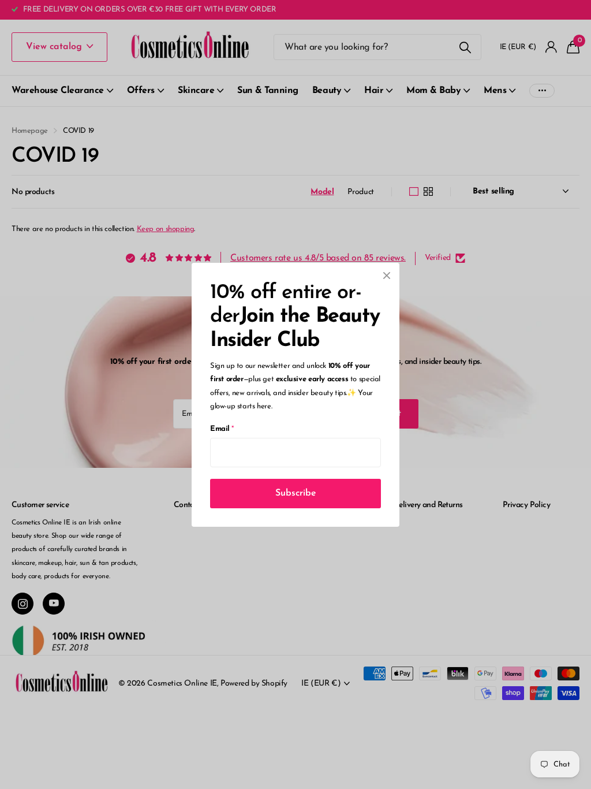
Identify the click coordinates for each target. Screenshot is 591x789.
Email (222, 428)
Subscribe (295, 492)
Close (386, 275)
